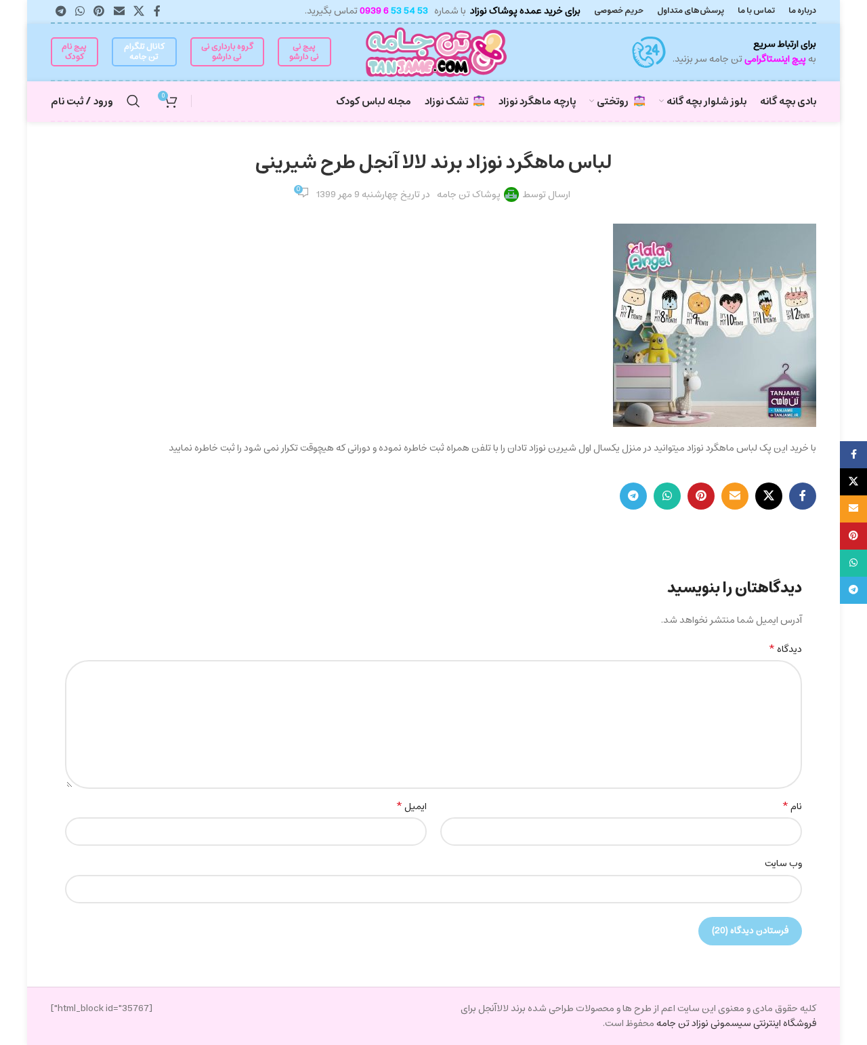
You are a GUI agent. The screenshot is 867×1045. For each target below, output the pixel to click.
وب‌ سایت (783, 863)
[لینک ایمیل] (119, 11)
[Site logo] (434, 51)
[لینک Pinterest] (99, 11)
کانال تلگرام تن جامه (144, 51)
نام (792, 806)
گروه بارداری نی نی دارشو (227, 51)
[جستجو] (133, 101)
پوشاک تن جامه (469, 194)
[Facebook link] (157, 11)
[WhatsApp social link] (79, 11)
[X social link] (138, 11)
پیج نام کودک (74, 51)
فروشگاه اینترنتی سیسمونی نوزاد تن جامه (735, 1023)
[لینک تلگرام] (60, 11)
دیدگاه (785, 649)
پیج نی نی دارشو (304, 51)
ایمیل (411, 806)
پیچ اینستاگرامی (775, 59)
